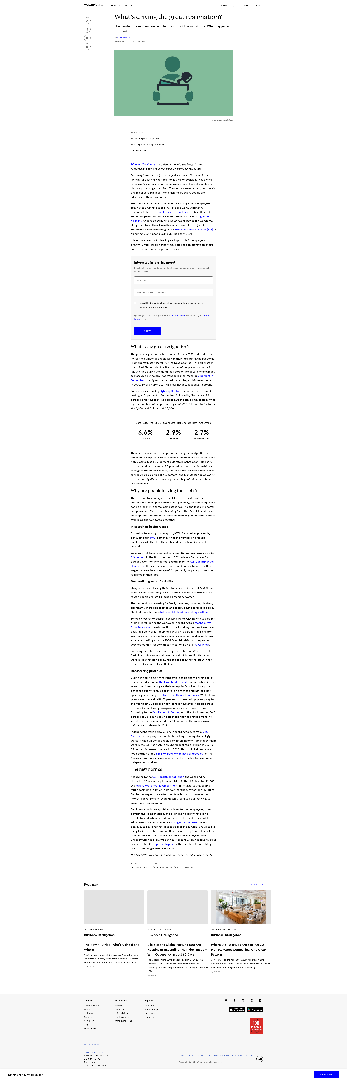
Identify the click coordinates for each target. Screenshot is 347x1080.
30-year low (201, 644)
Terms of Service (178, 315)
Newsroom (89, 1021)
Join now (223, 5)
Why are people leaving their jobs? (147, 144)
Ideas (100, 5)
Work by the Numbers (144, 164)
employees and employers (174, 212)
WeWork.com (250, 5)
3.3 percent (138, 557)
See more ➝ (257, 884)
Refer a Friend (121, 1013)
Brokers (118, 1005)
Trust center (90, 1028)
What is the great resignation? (145, 138)
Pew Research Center (165, 712)
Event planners (121, 1017)
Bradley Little (123, 37)
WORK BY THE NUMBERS (163, 868)
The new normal (138, 150)
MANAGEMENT (189, 868)
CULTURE (178, 868)
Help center (151, 1013)
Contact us (150, 1005)
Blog (86, 1024)
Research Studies (139, 868)
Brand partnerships (124, 1021)
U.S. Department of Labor (168, 777)
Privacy (182, 1055)
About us (88, 1009)
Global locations (92, 1005)
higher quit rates (170, 391)
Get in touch (326, 1074)
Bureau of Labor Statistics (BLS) (194, 229)
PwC (153, 537)
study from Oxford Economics (180, 695)
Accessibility (238, 1055)
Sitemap (250, 1055)
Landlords (119, 1009)
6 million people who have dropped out (180, 753)
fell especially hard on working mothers (184, 612)
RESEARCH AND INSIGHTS (97, 929)
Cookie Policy (203, 1055)
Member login (151, 1009)
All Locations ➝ (91, 1044)
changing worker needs (185, 822)
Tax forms (149, 1017)
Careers (88, 1017)
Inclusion (88, 1013)
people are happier (163, 844)
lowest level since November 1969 (156, 785)
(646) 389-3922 (93, 1052)
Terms (191, 1055)
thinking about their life (173, 682)
